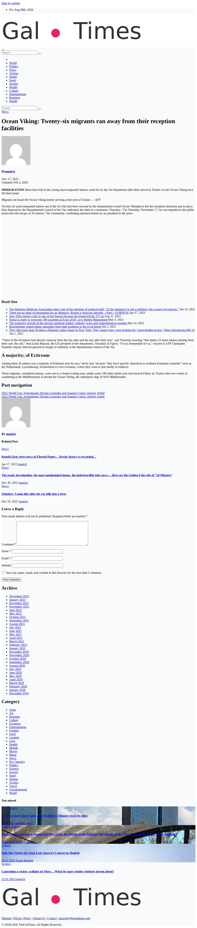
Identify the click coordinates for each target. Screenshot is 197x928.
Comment (9, 544)
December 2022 (19, 603)
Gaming (14, 737)
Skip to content (11, 3)
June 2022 (15, 610)
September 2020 (19, 662)
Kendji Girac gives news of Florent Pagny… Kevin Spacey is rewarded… (49, 456)
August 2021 (17, 624)
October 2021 (17, 617)
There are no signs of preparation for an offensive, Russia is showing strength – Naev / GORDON (69, 312)
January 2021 (17, 648)
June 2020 (15, 672)
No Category (17, 761)
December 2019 (19, 693)
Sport (12, 80)
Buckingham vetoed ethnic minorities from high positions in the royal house (55, 326)
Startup (13, 779)
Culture (13, 90)
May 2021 (15, 634)
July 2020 (15, 669)
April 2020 (16, 679)
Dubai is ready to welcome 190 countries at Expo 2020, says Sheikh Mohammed (58, 319)
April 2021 (16, 637)
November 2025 (19, 596)
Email (6, 558)
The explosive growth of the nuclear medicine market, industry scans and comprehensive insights (68, 323)
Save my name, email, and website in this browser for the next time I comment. (54, 572)
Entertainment (17, 94)
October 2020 (17, 658)
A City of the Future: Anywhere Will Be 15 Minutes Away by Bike (45, 815)
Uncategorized (18, 789)
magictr (10, 171)
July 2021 (15, 627)
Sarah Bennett (24, 823)
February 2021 (18, 644)
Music (13, 754)
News (12, 70)
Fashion (14, 730)
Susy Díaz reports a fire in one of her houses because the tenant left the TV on (56, 316)
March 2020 (16, 683)
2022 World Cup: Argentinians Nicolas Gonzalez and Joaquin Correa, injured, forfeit (53, 393)
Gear (12, 741)
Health (13, 87)
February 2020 (18, 686)
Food (12, 734)
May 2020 (15, 676)
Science (14, 768)
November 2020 (19, 655)
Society (13, 83)
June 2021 (15, 631)
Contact (52, 918)
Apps (12, 709)
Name (6, 551)
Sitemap (6, 918)
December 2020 (19, 651)
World (13, 63)
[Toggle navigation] (3, 49)
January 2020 (17, 690)
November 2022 (19, 606)
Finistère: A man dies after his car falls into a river (34, 494)
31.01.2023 (9, 879)
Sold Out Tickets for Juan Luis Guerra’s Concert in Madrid (40, 853)
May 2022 (15, 613)
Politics (13, 66)
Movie (13, 751)
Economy (15, 723)
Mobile (13, 748)
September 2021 (19, 620)
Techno (13, 73)
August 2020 (17, 665)
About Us (39, 918)
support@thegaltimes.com (74, 918)
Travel (13, 786)
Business (14, 97)
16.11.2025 (9, 823)
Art (11, 713)
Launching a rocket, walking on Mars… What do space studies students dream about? (58, 871)
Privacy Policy (22, 918)
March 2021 (16, 641)
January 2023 (17, 599)
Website (6, 565)
